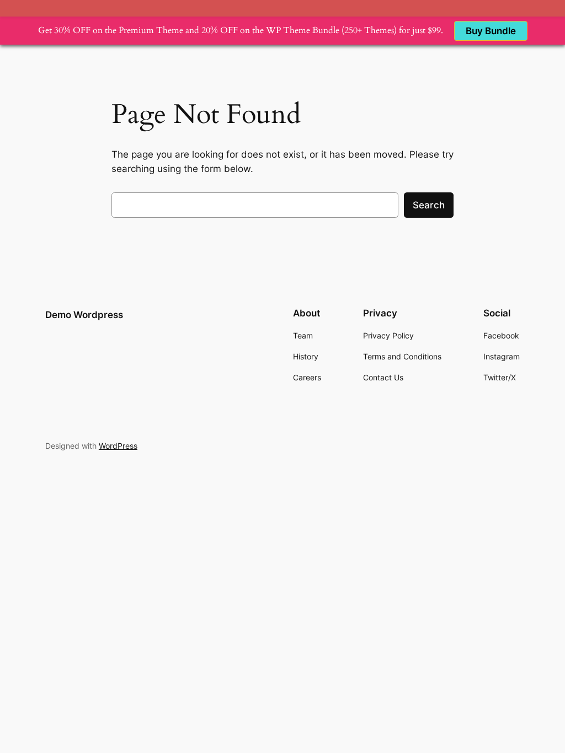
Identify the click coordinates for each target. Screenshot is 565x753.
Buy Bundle (491, 30)
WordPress (118, 445)
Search (429, 205)
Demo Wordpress (84, 314)
